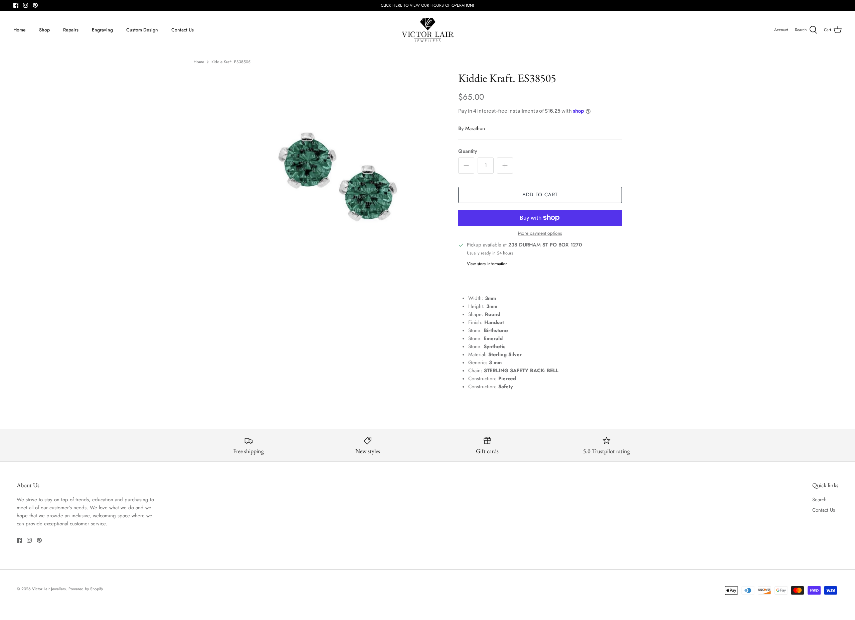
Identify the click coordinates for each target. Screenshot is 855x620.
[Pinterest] (35, 5)
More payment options (540, 233)
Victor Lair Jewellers (49, 589)
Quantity (467, 151)
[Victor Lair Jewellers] (428, 30)
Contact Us (182, 29)
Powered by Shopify (85, 589)
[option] (338, 176)
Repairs (70, 29)
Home (19, 29)
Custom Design (142, 29)
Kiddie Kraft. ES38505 (230, 62)
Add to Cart (540, 194)
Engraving (102, 29)
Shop (44, 29)
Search (819, 499)
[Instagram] (25, 5)
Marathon (475, 128)
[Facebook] (15, 5)
